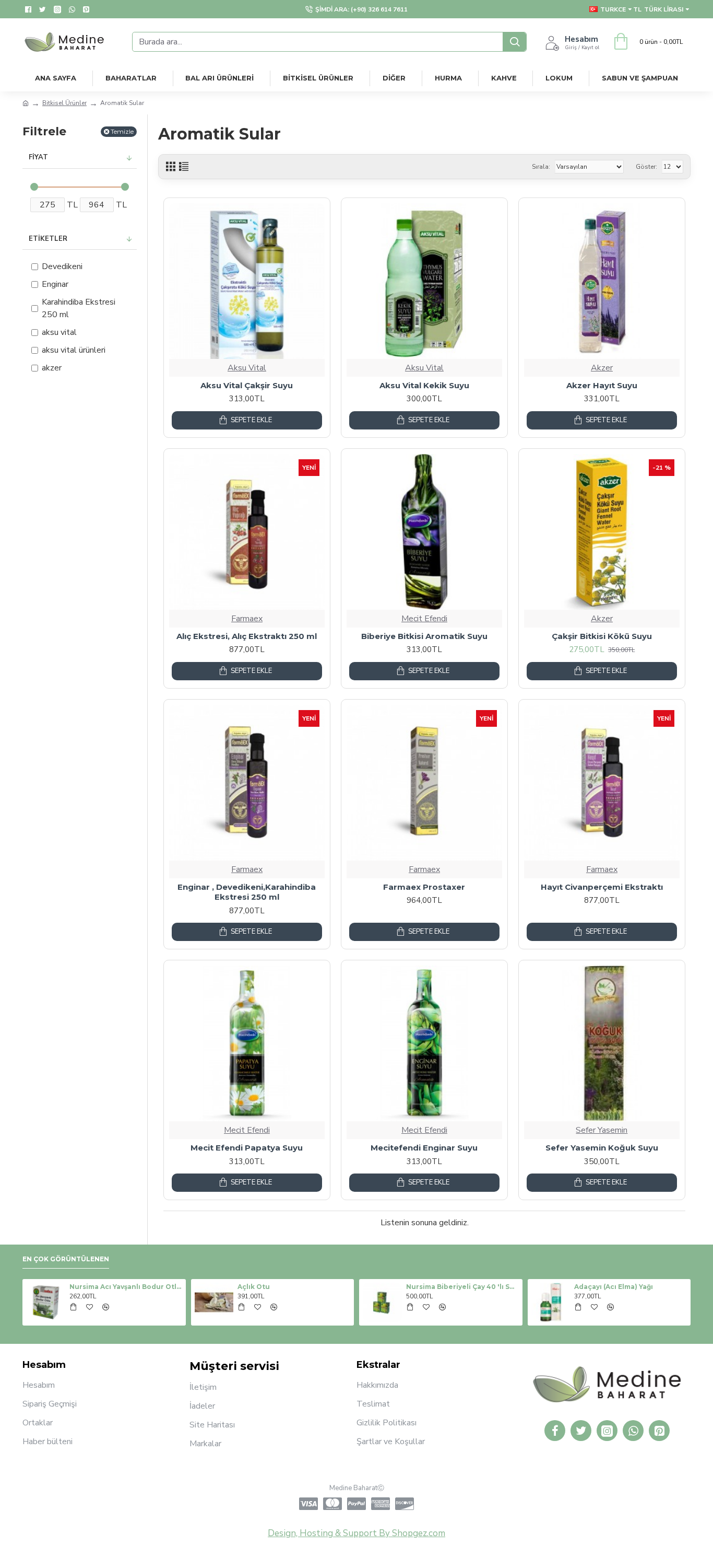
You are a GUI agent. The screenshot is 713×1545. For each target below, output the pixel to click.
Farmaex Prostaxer (424, 887)
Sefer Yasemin (601, 1130)
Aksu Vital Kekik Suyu (424, 385)
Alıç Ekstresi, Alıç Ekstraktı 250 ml (246, 636)
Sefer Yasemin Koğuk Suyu (601, 1148)
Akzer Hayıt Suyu (601, 385)
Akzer (602, 368)
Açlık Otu (253, 1287)
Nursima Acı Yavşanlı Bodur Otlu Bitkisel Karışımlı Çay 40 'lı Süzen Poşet (125, 1287)
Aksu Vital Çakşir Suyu (246, 385)
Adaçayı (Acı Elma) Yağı (613, 1287)
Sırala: (541, 166)
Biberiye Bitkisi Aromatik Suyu (424, 636)
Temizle (122, 131)
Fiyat (38, 157)
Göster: (646, 166)
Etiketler (48, 238)
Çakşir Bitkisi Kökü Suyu (602, 636)
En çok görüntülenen (65, 1259)
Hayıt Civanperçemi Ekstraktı (602, 887)
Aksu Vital (247, 368)
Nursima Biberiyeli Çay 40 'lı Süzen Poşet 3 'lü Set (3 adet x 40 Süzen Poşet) (462, 1287)
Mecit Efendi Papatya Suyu (247, 1148)
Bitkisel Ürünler (64, 103)
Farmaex (247, 618)
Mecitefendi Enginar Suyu (424, 1148)
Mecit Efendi (424, 618)
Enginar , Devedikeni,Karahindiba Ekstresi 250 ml (246, 892)
